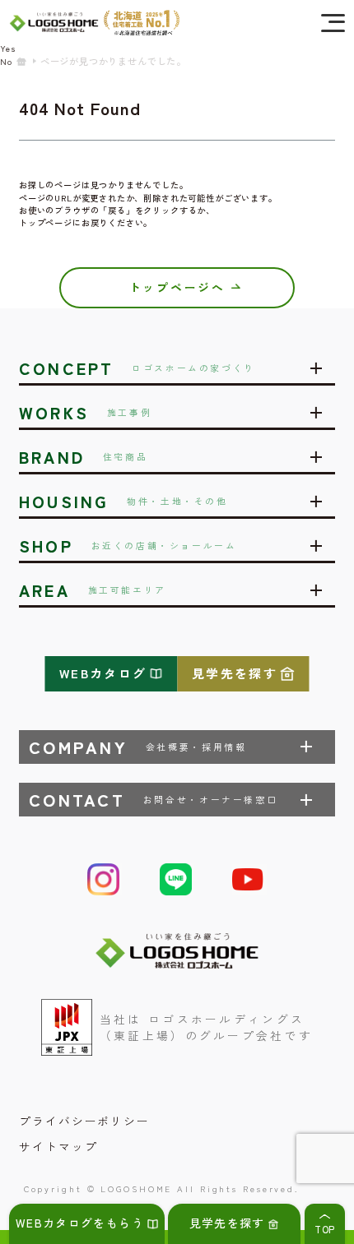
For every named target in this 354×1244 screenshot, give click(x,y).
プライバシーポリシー (84, 1120)
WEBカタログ (103, 673)
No (6, 61)
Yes (8, 48)
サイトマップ (58, 1146)
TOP (324, 1229)
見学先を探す (234, 673)
